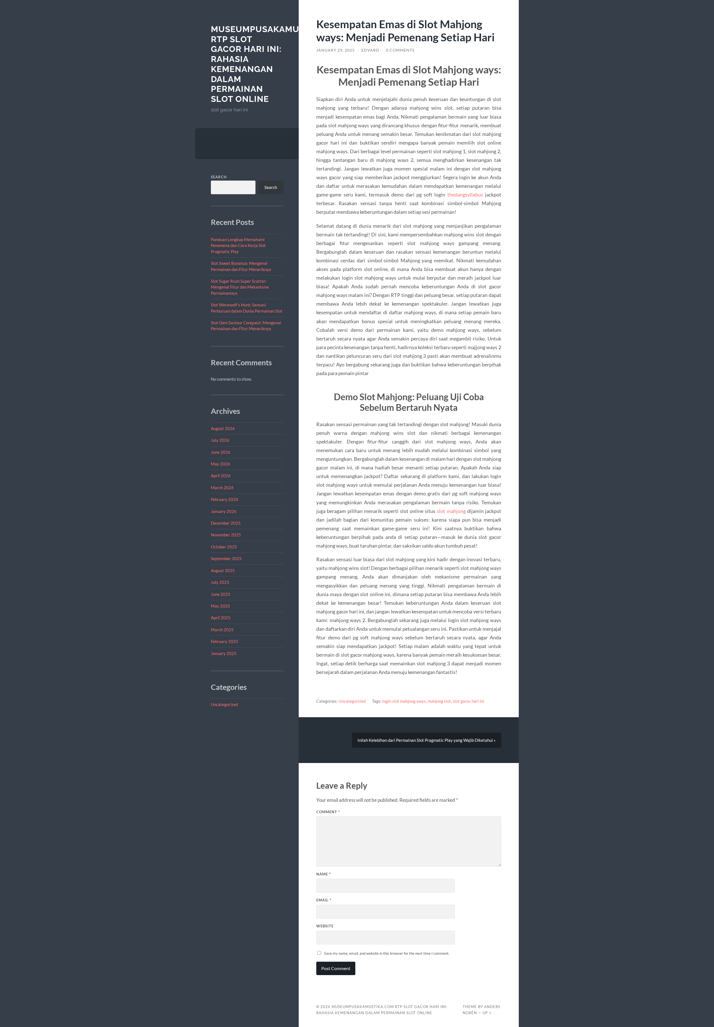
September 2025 (226, 558)
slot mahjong (451, 511)
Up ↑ (487, 1013)
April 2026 (221, 475)
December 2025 (226, 523)
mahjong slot (439, 701)
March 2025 (222, 629)
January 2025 (224, 653)
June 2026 (220, 452)
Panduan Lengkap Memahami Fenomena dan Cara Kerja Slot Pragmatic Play (238, 245)
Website (325, 926)
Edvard (370, 50)
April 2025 (221, 617)
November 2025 (226, 534)
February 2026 (224, 499)
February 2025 (224, 641)
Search (219, 177)
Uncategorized (224, 704)
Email (323, 900)
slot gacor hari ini (468, 701)
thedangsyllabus (465, 194)
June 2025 (220, 594)
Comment (328, 812)
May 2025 (220, 605)
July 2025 (220, 582)
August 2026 (223, 428)
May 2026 (220, 463)
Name (323, 874)
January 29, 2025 (335, 50)
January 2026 (224, 511)
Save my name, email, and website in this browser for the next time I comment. (386, 953)
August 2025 (223, 570)
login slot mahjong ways (404, 701)
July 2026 (220, 440)
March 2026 (222, 487)
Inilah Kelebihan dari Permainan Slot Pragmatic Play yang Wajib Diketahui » (427, 740)
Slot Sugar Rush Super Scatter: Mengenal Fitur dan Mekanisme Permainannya (240, 287)
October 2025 (224, 546)
